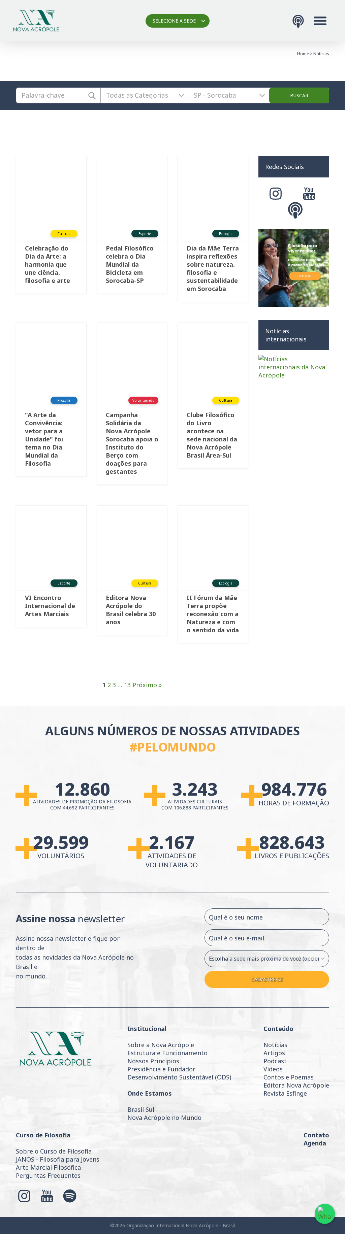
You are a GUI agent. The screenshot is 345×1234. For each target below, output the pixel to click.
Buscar (299, 95)
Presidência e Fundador (161, 1069)
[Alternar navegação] (320, 20)
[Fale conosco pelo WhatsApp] (325, 1214)
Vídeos (273, 1069)
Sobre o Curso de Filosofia (54, 1151)
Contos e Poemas (288, 1077)
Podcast (275, 1061)
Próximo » (147, 685)
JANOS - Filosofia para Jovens (57, 1159)
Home (303, 54)
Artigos (274, 1053)
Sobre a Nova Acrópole (160, 1045)
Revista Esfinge (285, 1093)
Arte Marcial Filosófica (48, 1167)
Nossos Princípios (153, 1061)
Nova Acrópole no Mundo (164, 1117)
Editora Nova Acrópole (296, 1085)
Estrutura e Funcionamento (167, 1053)
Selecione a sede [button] (174, 21)
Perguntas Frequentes (48, 1175)
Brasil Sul (140, 1109)
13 (127, 685)
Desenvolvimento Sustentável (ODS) (179, 1077)
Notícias (275, 1045)
